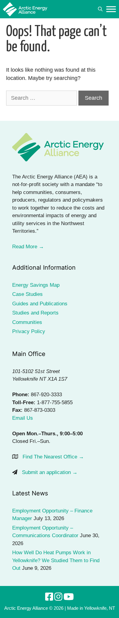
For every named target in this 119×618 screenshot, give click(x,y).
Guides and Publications (39, 304)
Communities (27, 322)
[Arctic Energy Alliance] (25, 9)
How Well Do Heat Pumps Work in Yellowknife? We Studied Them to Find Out (55, 560)
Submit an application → (50, 472)
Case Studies (27, 294)
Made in (75, 608)
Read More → (28, 247)
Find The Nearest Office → (53, 457)
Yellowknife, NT (99, 608)
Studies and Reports (35, 313)
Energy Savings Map (36, 285)
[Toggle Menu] (111, 9)
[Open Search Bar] (100, 9)
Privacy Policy (28, 331)
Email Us (22, 418)
